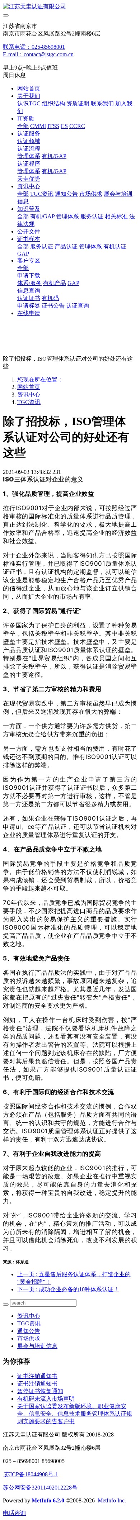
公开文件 (28, 231)
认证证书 (28, 298)
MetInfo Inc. (112, 1500)
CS (64, 126)
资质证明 (77, 103)
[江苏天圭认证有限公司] (70, 6)
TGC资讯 (41, 194)
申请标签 (28, 306)
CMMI (38, 126)
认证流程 (28, 149)
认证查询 (77, 306)
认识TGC (29, 103)
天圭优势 (28, 179)
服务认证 (91, 216)
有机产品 (54, 283)
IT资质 (25, 118)
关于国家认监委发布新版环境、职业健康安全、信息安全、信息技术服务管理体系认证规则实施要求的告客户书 (74, 1413)
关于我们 (28, 96)
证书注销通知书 (37, 1376)
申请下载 (28, 275)
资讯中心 (28, 186)
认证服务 (28, 133)
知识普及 (28, 209)
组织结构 (53, 103)
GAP (23, 254)
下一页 (68, 1289)
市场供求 (90, 194)
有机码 (50, 298)
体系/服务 (29, 283)
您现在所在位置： (40, 379)
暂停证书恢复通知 (40, 1391)
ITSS (53, 126)
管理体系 (28, 156)
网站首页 (28, 88)
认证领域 (28, 141)
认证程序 (28, 164)
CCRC (77, 126)
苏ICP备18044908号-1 (30, 1474)
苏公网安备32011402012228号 (40, 1488)
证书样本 (28, 239)
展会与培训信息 (37, 1346)
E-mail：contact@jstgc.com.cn (38, 54)
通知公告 (66, 194)
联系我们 (102, 103)
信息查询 (28, 291)
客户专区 (28, 260)
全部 (23, 126)
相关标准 (116, 216)
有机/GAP (54, 156)
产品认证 (66, 246)
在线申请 (28, 313)
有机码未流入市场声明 (46, 1399)
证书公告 (53, 306)
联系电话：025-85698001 (34, 47)
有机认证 (114, 246)
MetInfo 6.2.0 (48, 1500)
